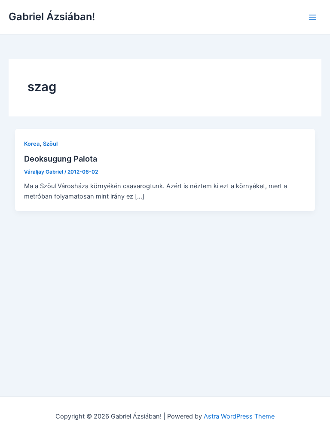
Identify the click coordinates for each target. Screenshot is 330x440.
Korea (32, 144)
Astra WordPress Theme (239, 416)
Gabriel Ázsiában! (52, 16)
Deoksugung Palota (60, 158)
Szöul (50, 144)
